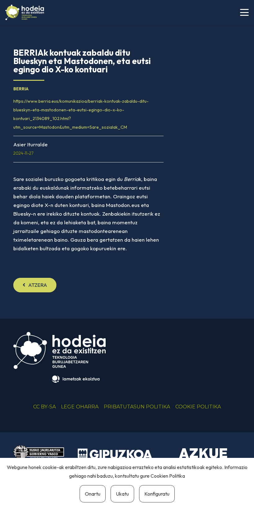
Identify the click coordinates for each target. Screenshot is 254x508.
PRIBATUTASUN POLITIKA (137, 407)
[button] (244, 12)
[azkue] (203, 456)
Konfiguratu (156, 494)
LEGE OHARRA (80, 407)
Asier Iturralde (30, 144)
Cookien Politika (168, 476)
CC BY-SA (44, 407)
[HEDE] (24, 12)
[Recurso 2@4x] (38, 456)
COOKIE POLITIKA (198, 407)
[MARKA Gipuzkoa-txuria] (115, 454)
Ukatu (122, 494)
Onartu (92, 494)
